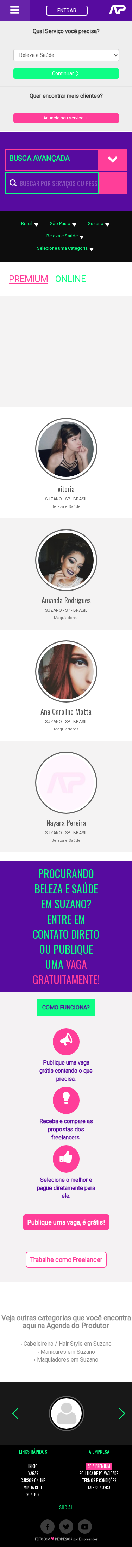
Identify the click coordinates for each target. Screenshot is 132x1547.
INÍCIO (33, 1466)
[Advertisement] (66, 351)
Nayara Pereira (66, 822)
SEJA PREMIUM (99, 1466)
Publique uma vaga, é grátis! (66, 1222)
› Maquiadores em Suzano (66, 1359)
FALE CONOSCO (99, 1487)
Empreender (88, 1539)
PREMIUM (28, 279)
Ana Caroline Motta (66, 711)
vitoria (66, 489)
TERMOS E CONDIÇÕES (99, 1480)
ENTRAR (66, 10)
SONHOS (32, 1494)
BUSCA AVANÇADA (39, 158)
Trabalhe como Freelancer (66, 1259)
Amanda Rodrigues (66, 600)
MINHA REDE (33, 1487)
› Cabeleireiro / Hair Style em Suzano (66, 1343)
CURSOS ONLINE (33, 1480)
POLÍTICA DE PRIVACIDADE (99, 1473)
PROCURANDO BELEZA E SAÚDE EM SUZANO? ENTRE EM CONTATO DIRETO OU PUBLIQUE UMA (66, 926)
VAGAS (33, 1473)
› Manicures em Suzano (66, 1352)
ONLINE (70, 279)
